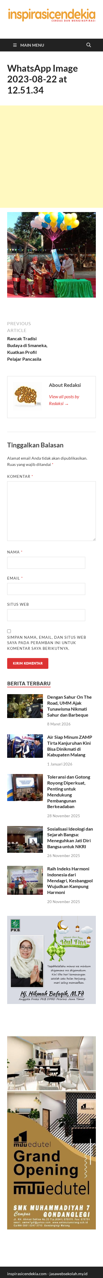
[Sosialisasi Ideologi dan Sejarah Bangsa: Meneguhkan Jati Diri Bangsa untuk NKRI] (25, 829)
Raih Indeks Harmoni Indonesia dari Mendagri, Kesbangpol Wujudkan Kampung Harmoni (70, 880)
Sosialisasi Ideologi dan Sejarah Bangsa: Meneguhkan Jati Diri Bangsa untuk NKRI (70, 837)
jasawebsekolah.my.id (68, 1273)
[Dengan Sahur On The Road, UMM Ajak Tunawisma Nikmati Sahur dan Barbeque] (25, 697)
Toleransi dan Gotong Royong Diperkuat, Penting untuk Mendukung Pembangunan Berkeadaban (68, 791)
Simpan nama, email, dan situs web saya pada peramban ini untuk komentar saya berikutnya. (46, 643)
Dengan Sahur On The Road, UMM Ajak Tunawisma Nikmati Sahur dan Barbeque (69, 705)
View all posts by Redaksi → (64, 400)
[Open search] (88, 45)
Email (15, 578)
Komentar (20, 476)
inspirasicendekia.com (27, 1273)
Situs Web (18, 604)
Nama (15, 552)
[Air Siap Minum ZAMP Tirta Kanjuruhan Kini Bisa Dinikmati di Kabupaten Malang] (25, 737)
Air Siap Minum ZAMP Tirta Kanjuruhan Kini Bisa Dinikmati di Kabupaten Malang (69, 745)
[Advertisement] (51, 156)
